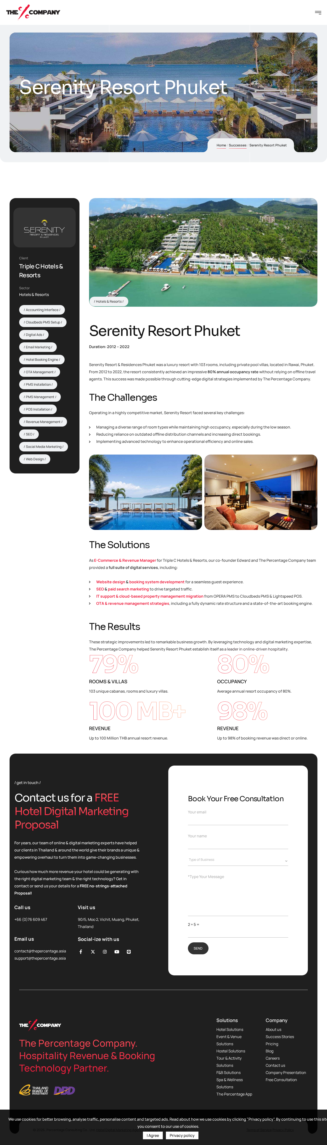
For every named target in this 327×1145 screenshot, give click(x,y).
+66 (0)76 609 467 (30, 919)
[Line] (129, 952)
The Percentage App (234, 1094)
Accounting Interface (42, 309)
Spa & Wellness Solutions (229, 1083)
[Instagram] (105, 952)
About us (273, 1029)
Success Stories (280, 1036)
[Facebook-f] (81, 952)
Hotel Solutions (229, 1029)
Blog (269, 1051)
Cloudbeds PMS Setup (43, 322)
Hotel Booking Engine (42, 359)
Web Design (35, 459)
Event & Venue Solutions (229, 1040)
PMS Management (40, 397)
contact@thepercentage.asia (40, 951)
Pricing (272, 1043)
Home (221, 145)
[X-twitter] (93, 952)
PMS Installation (38, 384)
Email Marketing (38, 347)
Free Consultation (281, 1079)
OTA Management (40, 372)
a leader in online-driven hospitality (256, 649)
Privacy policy (182, 1135)
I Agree (153, 1135)
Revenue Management (43, 421)
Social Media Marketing (44, 446)
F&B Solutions (228, 1072)
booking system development (157, 581)
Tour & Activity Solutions (229, 1062)
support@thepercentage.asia (40, 958)
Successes (238, 145)
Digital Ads (34, 334)
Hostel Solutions (230, 1051)
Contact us (275, 1065)
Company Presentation (286, 1072)
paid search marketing (128, 589)
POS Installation (38, 409)
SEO (100, 589)
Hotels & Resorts (109, 301)
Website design (110, 581)
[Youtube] (117, 952)
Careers (273, 1058)
